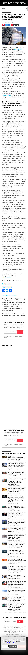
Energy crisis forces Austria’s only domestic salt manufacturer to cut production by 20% (16, 530)
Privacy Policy (10, 643)
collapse (17, 301)
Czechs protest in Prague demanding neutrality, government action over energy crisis (16, 577)
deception (5, 302)
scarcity (18, 308)
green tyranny (17, 304)
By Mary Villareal (16, 493)
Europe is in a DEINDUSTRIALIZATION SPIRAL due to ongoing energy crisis (16, 458)
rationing (12, 308)
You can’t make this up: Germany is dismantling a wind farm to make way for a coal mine (16, 592)
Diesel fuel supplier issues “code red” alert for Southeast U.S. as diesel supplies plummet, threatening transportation (16, 607)
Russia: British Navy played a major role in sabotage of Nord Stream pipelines (16, 584)
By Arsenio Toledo (16, 460)
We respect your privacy (20, 630)
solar (22, 308)
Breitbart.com (6, 284)
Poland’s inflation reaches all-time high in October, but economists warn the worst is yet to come (16, 490)
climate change (6, 301)
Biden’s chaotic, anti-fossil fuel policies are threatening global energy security (15, 515)
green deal (10, 304)
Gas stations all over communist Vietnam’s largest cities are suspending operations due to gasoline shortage (16, 482)
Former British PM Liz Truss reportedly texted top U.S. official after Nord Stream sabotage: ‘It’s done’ (16, 552)
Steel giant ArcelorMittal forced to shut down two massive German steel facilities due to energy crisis (16, 544)
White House (5, 310)
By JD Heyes (15, 556)
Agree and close (12, 646)
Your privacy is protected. (8, 336)
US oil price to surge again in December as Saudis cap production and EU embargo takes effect (17, 561)
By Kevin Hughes (16, 477)
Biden (13, 299)
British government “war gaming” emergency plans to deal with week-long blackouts (16, 537)
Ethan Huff (11, 22)
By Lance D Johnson (17, 518)
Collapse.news (6, 278)
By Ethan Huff (15, 469)
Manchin (12, 306)
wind (11, 310)
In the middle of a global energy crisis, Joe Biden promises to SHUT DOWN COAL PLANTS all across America (16, 466)
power (17, 306)
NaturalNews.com (7, 287)
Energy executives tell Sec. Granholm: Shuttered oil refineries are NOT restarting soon (16, 599)
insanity (4, 306)
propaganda (5, 308)
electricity (11, 302)
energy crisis (18, 302)
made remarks (18, 49)
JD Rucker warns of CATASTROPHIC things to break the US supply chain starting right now (17, 474)
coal (13, 301)
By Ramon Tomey (16, 579)
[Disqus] (14, 367)
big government (19, 299)
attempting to (7, 95)
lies (8, 306)
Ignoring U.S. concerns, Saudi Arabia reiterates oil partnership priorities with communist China (16, 522)
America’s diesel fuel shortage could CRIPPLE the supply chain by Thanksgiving (16, 508)
